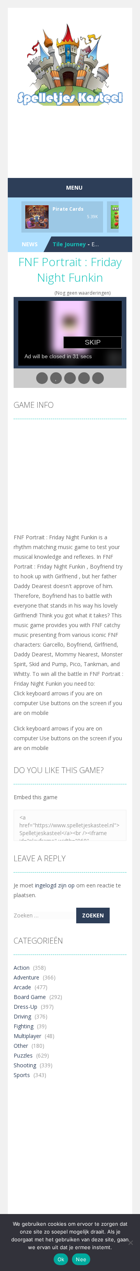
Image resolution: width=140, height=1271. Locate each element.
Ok (61, 1259)
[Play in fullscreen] (70, 378)
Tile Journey (69, 244)
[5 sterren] (50, 293)
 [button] (84, 378)
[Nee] (130, 1242)
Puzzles (23, 1055)
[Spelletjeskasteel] (70, 64)
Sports (22, 1075)
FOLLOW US (83, 15)
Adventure (26, 977)
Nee (81, 1259)
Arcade (22, 987)
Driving (22, 1016)
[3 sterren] (40, 293)
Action (22, 967)
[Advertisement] (77, 157)
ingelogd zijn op (55, 885)
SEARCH (57, 15)
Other (21, 1045)
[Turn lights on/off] (42, 378)
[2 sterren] (35, 293)
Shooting (25, 1065)
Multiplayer (27, 1036)
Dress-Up (25, 1006)
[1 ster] (30, 293)
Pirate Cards (68, 209)
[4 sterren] (45, 293)
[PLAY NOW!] (37, 216)
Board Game (30, 997)
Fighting (23, 1026)
